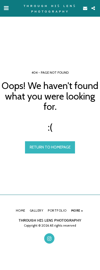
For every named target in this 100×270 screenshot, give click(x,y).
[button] (6, 8)
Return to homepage (50, 147)
